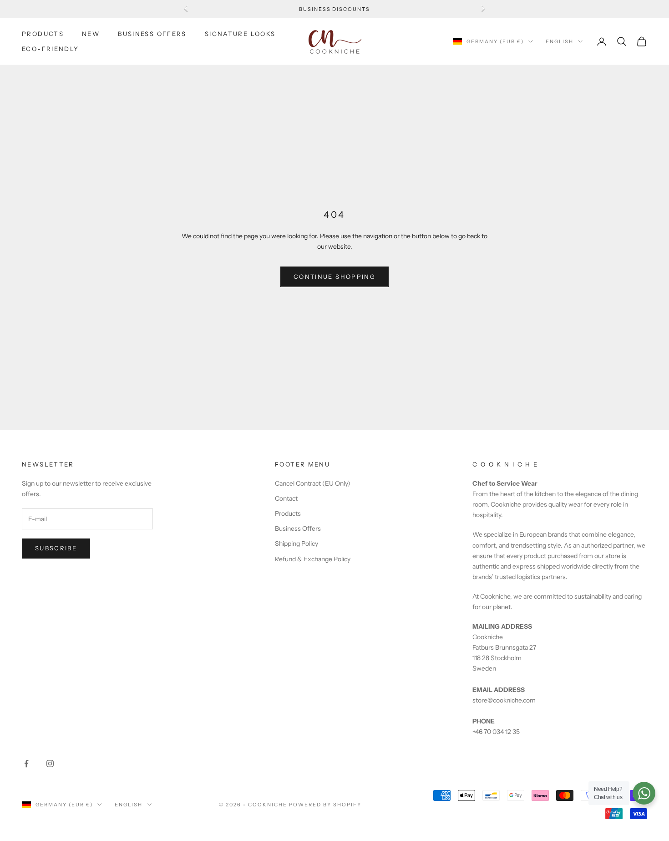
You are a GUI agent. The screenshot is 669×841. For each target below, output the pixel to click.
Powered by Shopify (325, 804)
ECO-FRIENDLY (50, 48)
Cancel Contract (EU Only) (312, 483)
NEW (91, 33)
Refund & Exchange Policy (312, 559)
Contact (286, 498)
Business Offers (298, 528)
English (559, 41)
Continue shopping (334, 276)
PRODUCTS (43, 33)
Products (288, 513)
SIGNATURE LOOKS (240, 33)
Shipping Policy (296, 543)
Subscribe (56, 548)
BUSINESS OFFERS (152, 33)
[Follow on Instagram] (50, 763)
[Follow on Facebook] (26, 763)
